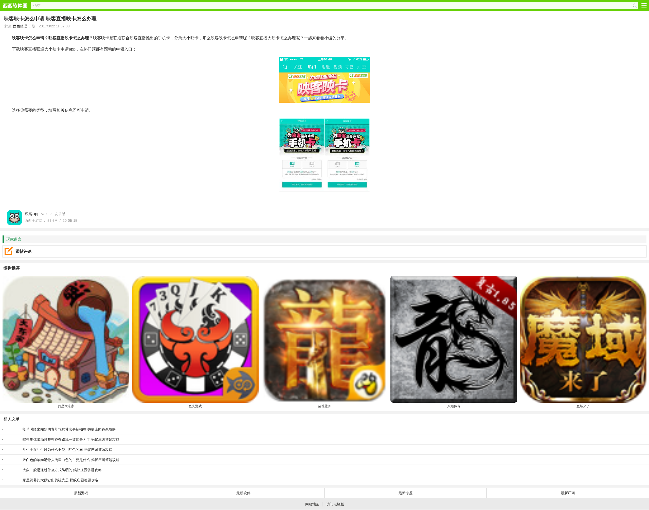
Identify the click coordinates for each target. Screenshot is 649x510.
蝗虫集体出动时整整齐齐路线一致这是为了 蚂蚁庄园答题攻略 (71, 439)
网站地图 (312, 504)
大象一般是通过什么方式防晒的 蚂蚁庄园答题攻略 (62, 470)
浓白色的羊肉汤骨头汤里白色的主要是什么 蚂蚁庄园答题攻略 (71, 460)
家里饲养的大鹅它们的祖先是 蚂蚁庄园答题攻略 (60, 480)
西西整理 (20, 26)
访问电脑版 (335, 504)
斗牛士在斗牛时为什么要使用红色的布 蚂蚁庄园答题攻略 (67, 450)
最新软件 (243, 493)
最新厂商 (568, 493)
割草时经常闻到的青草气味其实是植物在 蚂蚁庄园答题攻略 (69, 429)
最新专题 (406, 493)
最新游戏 (81, 493)
